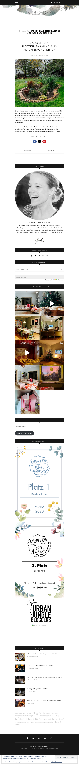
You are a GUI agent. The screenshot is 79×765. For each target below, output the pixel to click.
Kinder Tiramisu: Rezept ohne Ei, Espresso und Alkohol (44, 677)
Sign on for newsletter (24, 433)
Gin (51, 716)
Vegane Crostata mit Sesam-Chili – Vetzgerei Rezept (44, 700)
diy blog (27, 722)
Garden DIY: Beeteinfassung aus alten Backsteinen (39, 46)
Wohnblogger (44, 716)
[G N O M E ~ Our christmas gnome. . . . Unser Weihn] (52, 303)
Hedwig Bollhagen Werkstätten (37, 689)
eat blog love (55, 713)
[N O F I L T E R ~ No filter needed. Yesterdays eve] (52, 377)
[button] (35, 141)
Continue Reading (39, 136)
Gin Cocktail (35, 722)
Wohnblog (18, 716)
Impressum (33, 746)
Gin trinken (36, 716)
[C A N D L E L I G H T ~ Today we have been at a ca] (27, 352)
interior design (27, 716)
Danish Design (18, 713)
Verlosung (48, 713)
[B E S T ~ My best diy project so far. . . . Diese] (27, 402)
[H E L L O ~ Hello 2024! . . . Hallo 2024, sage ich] (27, 303)
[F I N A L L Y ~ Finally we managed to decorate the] (52, 352)
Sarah (52, 150)
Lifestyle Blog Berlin (29, 719)
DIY (31, 722)
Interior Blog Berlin (34, 713)
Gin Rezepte (21, 722)
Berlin (16, 722)
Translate (61, 280)
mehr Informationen (56, 762)
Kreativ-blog (55, 716)
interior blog (57, 718)
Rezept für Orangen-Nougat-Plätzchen (40, 665)
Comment (27, 151)
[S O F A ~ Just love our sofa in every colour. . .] (27, 377)
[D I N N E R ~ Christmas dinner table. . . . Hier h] (27, 328)
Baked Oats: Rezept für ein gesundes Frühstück (42, 654)
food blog (47, 719)
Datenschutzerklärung (43, 746)
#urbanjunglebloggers (45, 722)
